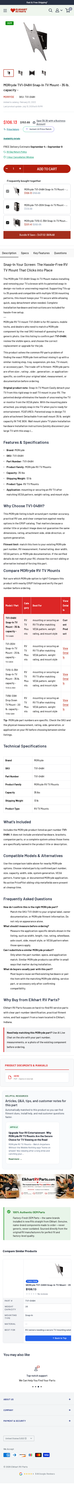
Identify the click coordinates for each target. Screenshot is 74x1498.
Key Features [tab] (41, 253)
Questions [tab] (60, 253)
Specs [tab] (25, 253)
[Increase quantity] (20, 168)
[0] (68, 10)
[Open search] (50, 10)
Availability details (11, 138)
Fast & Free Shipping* (37, 2)
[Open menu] (5, 10)
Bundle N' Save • (37, 234)
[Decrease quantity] (6, 168)
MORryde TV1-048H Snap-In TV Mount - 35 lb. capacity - (46, 189)
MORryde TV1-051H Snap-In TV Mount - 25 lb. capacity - (46, 205)
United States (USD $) (16, 1438)
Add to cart (47, 169)
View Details (65, 653)
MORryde (8, 96)
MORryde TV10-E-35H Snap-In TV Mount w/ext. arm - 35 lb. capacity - (46, 220)
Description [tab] (9, 253)
